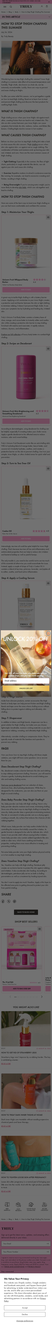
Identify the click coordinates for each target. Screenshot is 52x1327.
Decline (25, 1314)
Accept (25, 1308)
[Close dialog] (48, 633)
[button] (26, 688)
